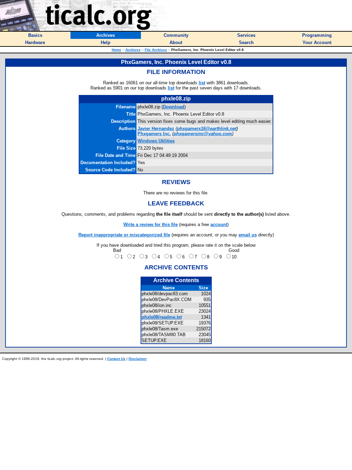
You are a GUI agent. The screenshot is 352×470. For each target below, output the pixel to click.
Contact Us (116, 359)
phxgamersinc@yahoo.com (203, 133)
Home (116, 50)
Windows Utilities (156, 140)
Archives (133, 50)
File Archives (156, 50)
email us (248, 234)
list (202, 82)
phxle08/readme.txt (162, 317)
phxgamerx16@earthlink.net (206, 128)
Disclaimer (138, 359)
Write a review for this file (150, 224)
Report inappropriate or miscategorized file (124, 234)
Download (173, 106)
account (218, 224)
